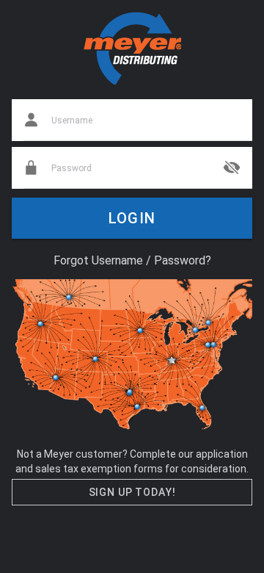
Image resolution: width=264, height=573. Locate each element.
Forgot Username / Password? (132, 260)
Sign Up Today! (132, 492)
